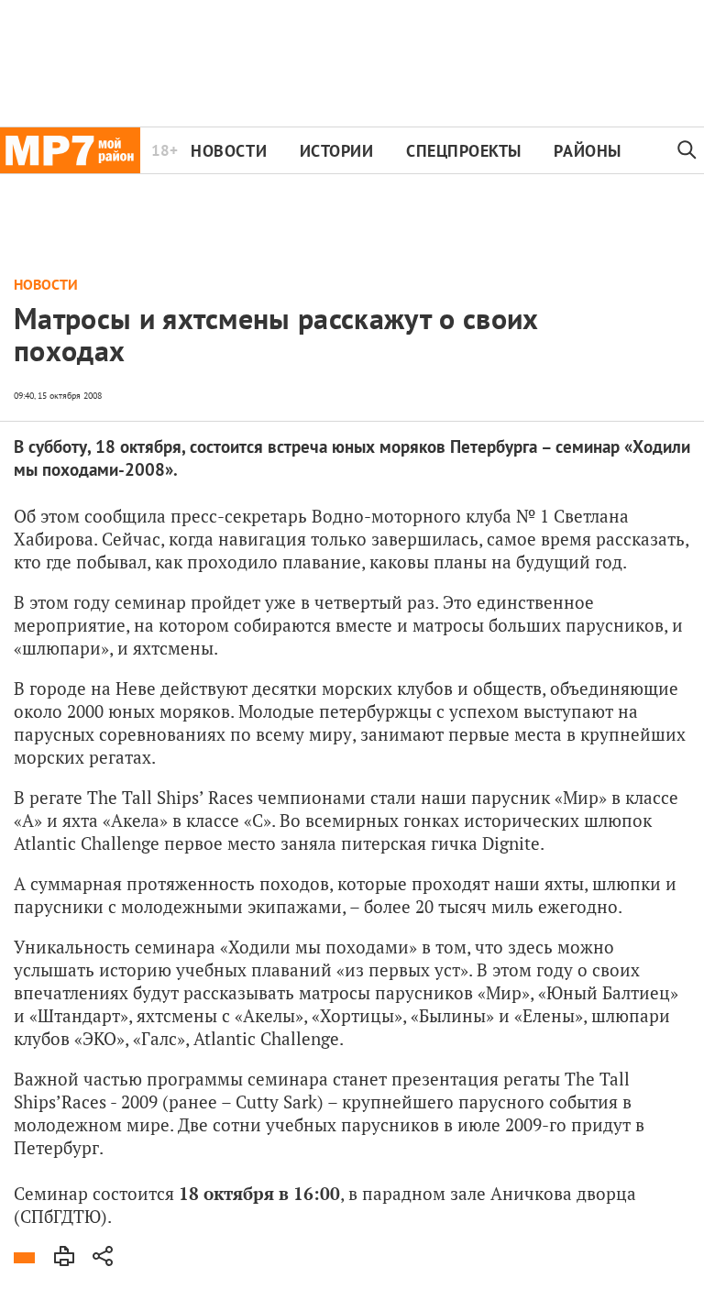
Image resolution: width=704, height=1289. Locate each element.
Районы (587, 150)
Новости (229, 150)
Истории (337, 150)
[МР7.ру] (70, 150)
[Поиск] (687, 150)
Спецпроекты (464, 150)
